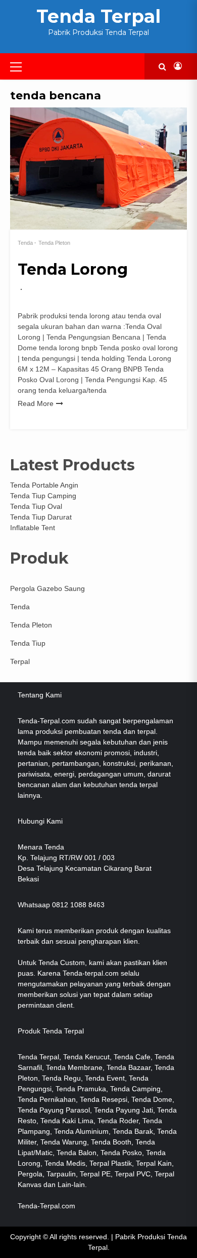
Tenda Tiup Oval (36, 506)
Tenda (25, 243)
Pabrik (125, 1237)
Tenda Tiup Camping (43, 496)
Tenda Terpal (98, 16)
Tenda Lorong (73, 269)
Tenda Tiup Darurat (41, 517)
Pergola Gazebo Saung (47, 588)
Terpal (20, 661)
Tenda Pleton (54, 243)
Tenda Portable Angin (44, 485)
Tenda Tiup (27, 643)
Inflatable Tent (32, 528)
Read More (36, 403)
